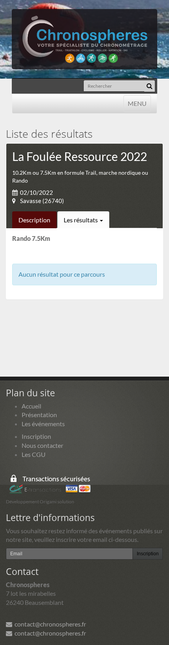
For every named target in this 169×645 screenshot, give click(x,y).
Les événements (43, 423)
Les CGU (34, 454)
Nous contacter (42, 445)
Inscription (36, 436)
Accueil (31, 406)
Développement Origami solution (40, 502)
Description (34, 220)
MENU (137, 103)
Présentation (39, 414)
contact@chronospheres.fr (49, 624)
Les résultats (81, 220)
